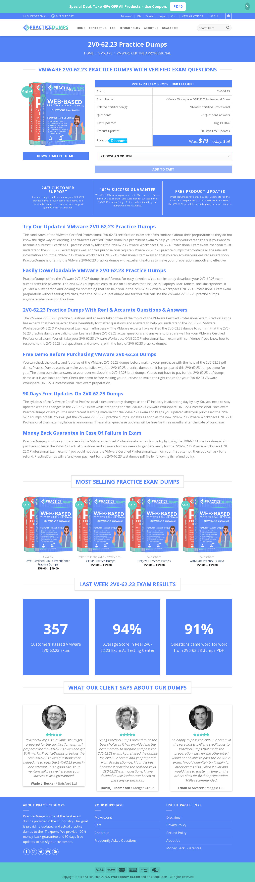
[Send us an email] (48, 851)
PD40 (177, 6)
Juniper (162, 16)
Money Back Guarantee (183, 848)
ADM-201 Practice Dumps (207, 561)
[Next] (231, 535)
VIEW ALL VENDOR (192, 16)
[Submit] (228, 28)
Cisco (174, 16)
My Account (103, 817)
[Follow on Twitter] (41, 851)
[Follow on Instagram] (33, 851)
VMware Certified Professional (144, 53)
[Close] (247, 6)
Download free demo (56, 156)
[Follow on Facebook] (26, 851)
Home (81, 28)
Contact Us (97, 28)
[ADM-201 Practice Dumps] (207, 524)
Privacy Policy (176, 825)
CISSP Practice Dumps (101, 561)
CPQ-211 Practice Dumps (154, 561)
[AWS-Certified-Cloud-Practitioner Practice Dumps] (48, 524)
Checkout (102, 833)
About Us (151, 28)
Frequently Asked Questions (115, 840)
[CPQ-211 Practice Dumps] (154, 524)
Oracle (150, 16)
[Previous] (24, 535)
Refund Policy (130, 28)
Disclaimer (174, 817)
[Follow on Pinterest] (55, 851)
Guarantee (170, 28)
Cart (98, 825)
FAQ (113, 28)
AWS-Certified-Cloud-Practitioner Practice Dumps (48, 562)
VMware (105, 53)
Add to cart (163, 169)
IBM (139, 16)
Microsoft (126, 16)
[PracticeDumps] (46, 27)
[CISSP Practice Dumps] (101, 524)
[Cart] (228, 16)
